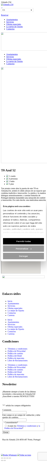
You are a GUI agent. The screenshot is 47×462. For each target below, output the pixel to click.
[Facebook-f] (12, 449)
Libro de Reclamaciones (18, 360)
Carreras (11, 315)
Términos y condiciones (17, 349)
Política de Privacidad (16, 351)
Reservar (4, 15)
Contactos (12, 313)
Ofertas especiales (15, 308)
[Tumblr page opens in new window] (2, 7)
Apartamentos (13, 303)
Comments (6, 410)
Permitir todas (23, 241)
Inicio (10, 301)
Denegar (23, 256)
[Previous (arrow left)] (2, 460)
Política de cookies (15, 353)
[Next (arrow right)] (5, 460)
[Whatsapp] (9, 455)
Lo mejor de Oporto (16, 310)
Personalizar (22, 248)
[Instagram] (5, 449)
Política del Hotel (15, 356)
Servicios (11, 306)
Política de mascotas (16, 358)
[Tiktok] (19, 449)
